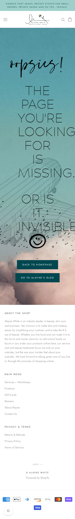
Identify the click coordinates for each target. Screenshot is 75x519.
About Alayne (12, 407)
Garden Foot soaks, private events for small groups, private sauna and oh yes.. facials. (37, 5)
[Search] (63, 19)
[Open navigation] (5, 19)
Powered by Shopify (37, 478)
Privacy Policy (13, 441)
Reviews (9, 401)
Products (10, 388)
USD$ (36, 464)
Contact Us (11, 414)
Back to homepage (37, 264)
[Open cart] (70, 19)
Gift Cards (11, 395)
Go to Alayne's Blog (37, 277)
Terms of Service (14, 447)
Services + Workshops (17, 382)
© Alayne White (37, 472)
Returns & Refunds (15, 435)
